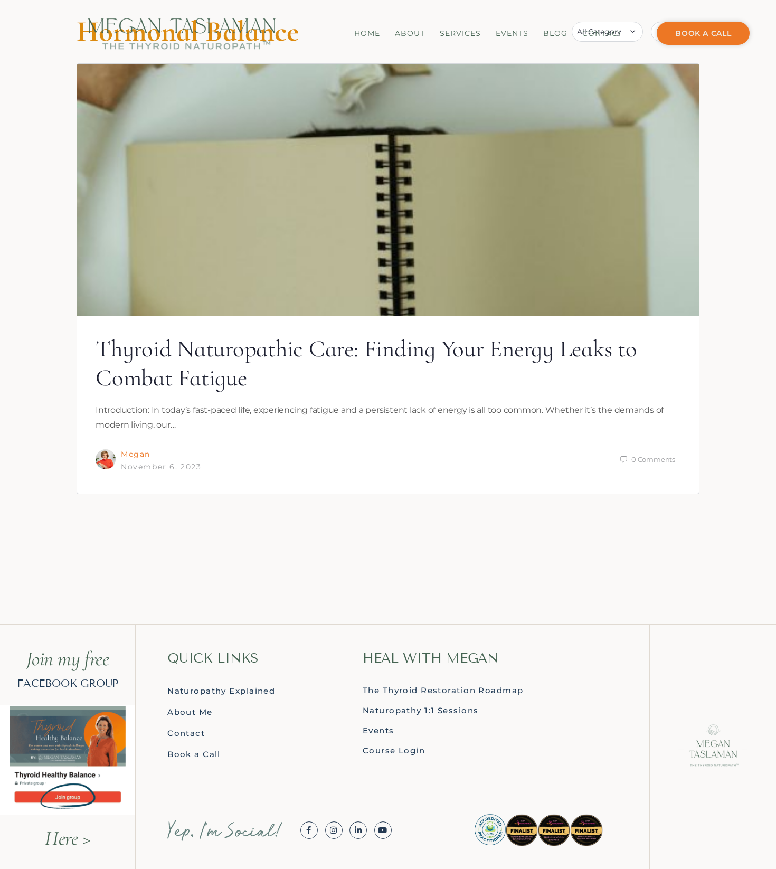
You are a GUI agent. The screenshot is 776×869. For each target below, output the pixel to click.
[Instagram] (334, 830)
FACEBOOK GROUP (67, 683)
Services (460, 33)
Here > (67, 838)
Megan (135, 454)
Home (367, 33)
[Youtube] (383, 830)
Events (512, 33)
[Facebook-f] (309, 830)
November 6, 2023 (161, 466)
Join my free (67, 659)
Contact (602, 33)
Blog (555, 33)
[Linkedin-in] (358, 830)
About (410, 33)
